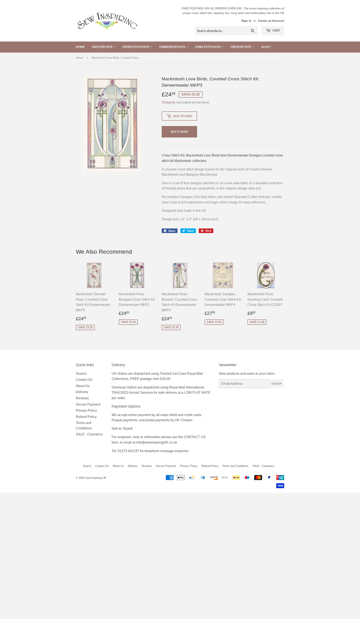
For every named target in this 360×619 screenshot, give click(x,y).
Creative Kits (241, 47)
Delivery (82, 392)
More (265, 47)
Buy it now (179, 132)
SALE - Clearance (89, 434)
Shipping (168, 102)
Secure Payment (88, 404)
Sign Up (276, 383)
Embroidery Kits (172, 47)
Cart (276, 30)
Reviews (82, 398)
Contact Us (84, 379)
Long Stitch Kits (208, 47)
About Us (83, 386)
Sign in (246, 20)
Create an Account (271, 20)
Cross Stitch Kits (136, 47)
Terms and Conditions (235, 466)
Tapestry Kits (102, 47)
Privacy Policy (86, 410)
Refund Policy (86, 417)
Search (81, 373)
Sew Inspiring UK (95, 477)
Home (80, 47)
